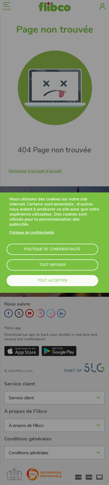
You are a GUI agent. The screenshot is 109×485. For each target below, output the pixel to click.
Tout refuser (52, 264)
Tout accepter (52, 280)
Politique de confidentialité (32, 232)
